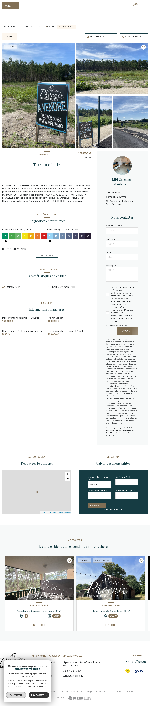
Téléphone (111, 239)
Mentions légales (87, 691)
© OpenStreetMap (64, 512)
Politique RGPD (116, 691)
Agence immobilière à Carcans (18, 26)
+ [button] (68, 474)
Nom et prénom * (114, 225)
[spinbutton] (126, 495)
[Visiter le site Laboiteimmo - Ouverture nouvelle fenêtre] (79, 698)
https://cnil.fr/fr (131, 388)
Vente (39, 27)
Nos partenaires (68, 691)
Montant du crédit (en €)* (98, 478)
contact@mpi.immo (116, 196)
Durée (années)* (123, 477)
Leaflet (43, 512)
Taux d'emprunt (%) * (125, 490)
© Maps (52, 512)
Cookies (130, 692)
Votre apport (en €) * (97, 490)
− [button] (68, 478)
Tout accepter (39, 695)
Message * (111, 265)
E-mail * (109, 252)
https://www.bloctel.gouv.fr (125, 413)
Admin (102, 691)
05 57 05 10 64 (72, 671)
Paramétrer (16, 695)
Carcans (51, 27)
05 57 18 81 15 (113, 192)
